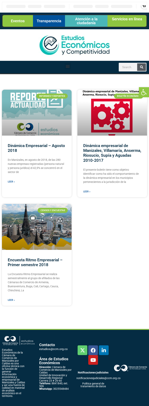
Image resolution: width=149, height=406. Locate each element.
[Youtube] (93, 360)
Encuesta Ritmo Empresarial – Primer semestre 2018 (35, 262)
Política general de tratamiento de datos (93, 385)
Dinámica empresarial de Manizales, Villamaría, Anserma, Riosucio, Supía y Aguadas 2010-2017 (112, 153)
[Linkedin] (104, 350)
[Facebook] (93, 350)
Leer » (11, 181)
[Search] (141, 67)
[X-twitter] (82, 350)
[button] (144, 92)
